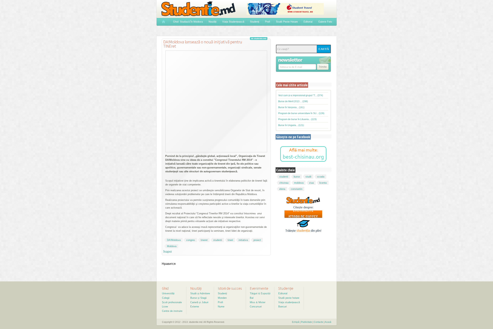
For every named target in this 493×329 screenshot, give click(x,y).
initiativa (243, 240)
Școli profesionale (172, 302)
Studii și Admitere (200, 293)
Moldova (171, 246)
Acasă (328, 322)
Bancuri (282, 306)
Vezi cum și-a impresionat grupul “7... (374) (300, 95)
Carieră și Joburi (199, 302)
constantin (296, 189)
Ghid (165, 288)
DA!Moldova (174, 240)
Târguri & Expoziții (260, 293)
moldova (299, 182)
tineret (204, 240)
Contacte (318, 322)
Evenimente (259, 288)
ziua (311, 182)
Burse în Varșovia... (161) (291, 107)
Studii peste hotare (288, 297)
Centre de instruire (172, 311)
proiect (257, 240)
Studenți (222, 293)
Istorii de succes (230, 288)
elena (282, 189)
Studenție (285, 288)
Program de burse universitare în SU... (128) (301, 113)
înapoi (167, 251)
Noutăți (195, 288)
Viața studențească (289, 302)
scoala (320, 176)
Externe (194, 306)
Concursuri (256, 306)
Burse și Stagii (198, 297)
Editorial (282, 293)
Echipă (295, 322)
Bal (251, 297)
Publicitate (306, 322)
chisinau (283, 182)
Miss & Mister (257, 302)
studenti (217, 240)
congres (190, 240)
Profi (220, 302)
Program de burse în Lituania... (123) (297, 119)
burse (297, 176)
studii (308, 176)
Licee (165, 306)
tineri (230, 240)
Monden (222, 297)
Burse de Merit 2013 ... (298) (293, 101)
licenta (323, 182)
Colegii (165, 297)
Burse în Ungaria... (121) (291, 125)
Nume (221, 306)
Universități (168, 293)
